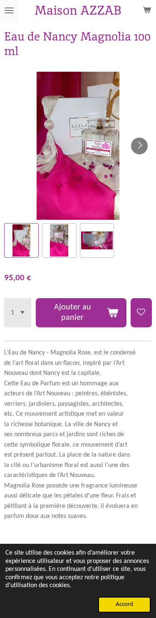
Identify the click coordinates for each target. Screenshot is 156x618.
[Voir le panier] (147, 10)
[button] (21, 240)
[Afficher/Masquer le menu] (9, 10)
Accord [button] (124, 604)
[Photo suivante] (139, 146)
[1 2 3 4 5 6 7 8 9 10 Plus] (17, 312)
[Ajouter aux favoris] (141, 312)
